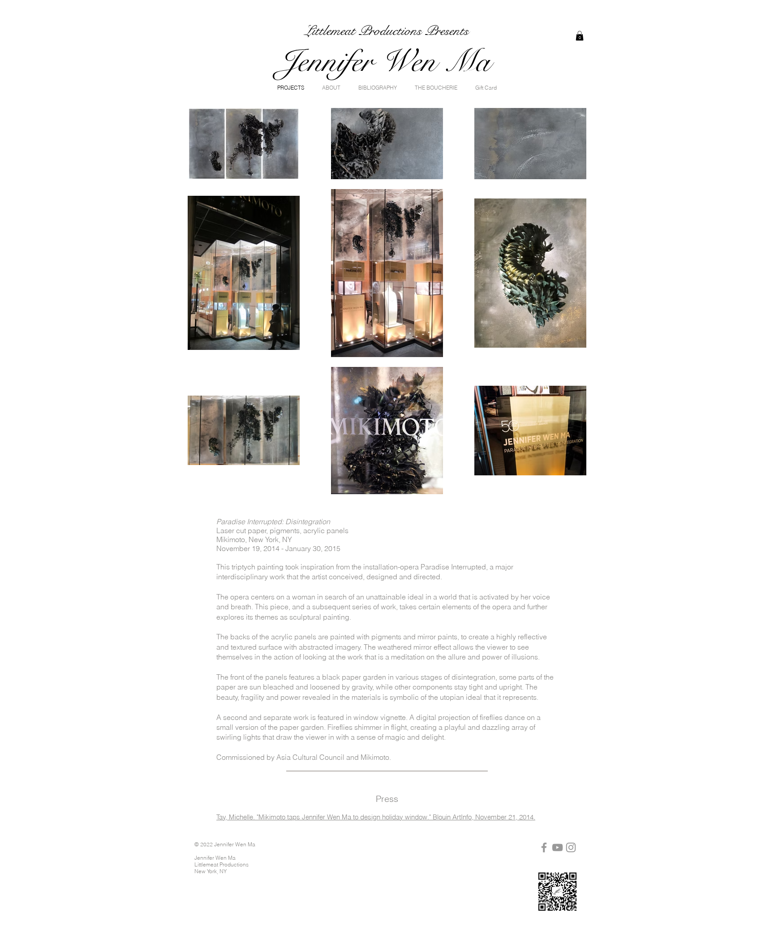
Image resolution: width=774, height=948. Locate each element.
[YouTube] (557, 847)
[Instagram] (570, 847)
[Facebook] (544, 847)
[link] (580, 36)
